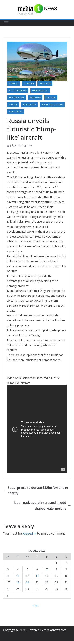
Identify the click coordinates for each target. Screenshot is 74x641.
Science (13, 104)
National (51, 97)
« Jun (35, 605)
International (16, 97)
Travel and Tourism (52, 104)
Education (45, 83)
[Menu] (6, 23)
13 (37, 576)
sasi (29, 145)
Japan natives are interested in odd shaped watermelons (40, 505)
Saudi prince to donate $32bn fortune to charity (38, 490)
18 (17, 582)
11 (17, 576)
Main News (35, 97)
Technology (29, 104)
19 (27, 582)
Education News (18, 90)
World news (15, 111)
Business (13, 83)
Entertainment (40, 90)
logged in (29, 533)
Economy (28, 83)
